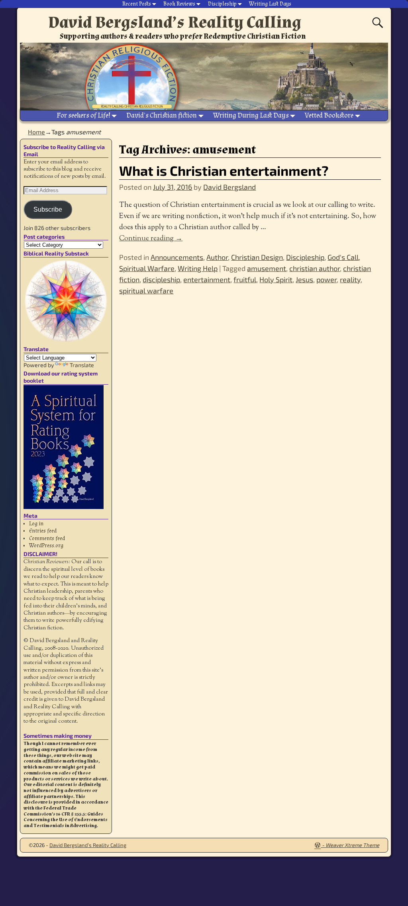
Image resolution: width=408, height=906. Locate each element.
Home (36, 132)
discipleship (161, 279)
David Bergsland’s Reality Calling (174, 22)
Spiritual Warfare (147, 268)
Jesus (304, 279)
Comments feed (47, 538)
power (326, 279)
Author (217, 257)
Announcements (177, 257)
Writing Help (198, 268)
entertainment (206, 279)
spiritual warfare (146, 290)
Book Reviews (179, 4)
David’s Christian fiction (161, 115)
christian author (314, 268)
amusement (266, 268)
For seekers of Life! (83, 115)
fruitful (244, 279)
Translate (82, 365)
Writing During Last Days (251, 115)
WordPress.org (46, 545)
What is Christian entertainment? (224, 170)
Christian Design (257, 257)
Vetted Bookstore (329, 115)
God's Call (343, 257)
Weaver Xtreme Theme (352, 845)
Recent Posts (136, 4)
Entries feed (43, 531)
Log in (36, 523)
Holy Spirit (275, 279)
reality (350, 279)
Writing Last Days (270, 4)
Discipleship (222, 4)
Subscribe (47, 209)
